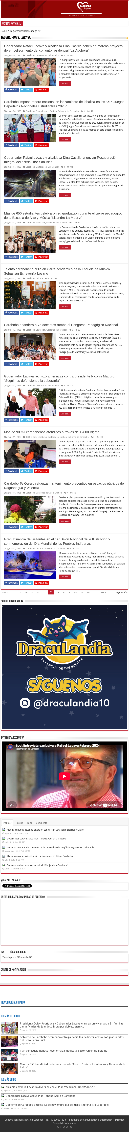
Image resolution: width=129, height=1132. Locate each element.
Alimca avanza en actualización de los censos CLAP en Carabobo (40, 856)
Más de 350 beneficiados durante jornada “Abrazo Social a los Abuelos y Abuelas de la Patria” (72, 1066)
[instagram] (70, 1127)
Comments (41, 823)
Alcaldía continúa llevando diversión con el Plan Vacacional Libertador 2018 (45, 829)
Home (4, 31)
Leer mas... (65, 83)
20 (26, 592)
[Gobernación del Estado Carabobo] (64, 9)
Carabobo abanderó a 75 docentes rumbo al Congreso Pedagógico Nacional (61, 325)
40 (75, 592)
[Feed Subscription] (127, 38)
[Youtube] (67, 1127)
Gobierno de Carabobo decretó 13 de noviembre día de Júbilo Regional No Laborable (50, 847)
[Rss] (58, 1127)
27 (44, 592)
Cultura (39, 278)
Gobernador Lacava (33, 23)
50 (82, 592)
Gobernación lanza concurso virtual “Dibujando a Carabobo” (37, 865)
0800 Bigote (31, 437)
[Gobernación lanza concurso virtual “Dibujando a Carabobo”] (3, 865)
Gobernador (53, 55)
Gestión (53, 111)
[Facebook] (61, 1127)
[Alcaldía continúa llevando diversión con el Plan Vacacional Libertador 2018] (3, 829)
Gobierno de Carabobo (68, 111)
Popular (7, 823)
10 (19, 592)
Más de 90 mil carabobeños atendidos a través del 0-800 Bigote (51, 432)
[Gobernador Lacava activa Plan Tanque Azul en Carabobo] (3, 838)
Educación (40, 223)
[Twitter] (63, 1127)
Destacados (41, 55)
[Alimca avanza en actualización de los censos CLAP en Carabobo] (3, 856)
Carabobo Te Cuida (45, 493)
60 (88, 592)
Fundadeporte (42, 111)
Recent (19, 823)
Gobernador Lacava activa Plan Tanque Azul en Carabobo (36, 838)
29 (57, 592)
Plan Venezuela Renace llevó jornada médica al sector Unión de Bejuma (63, 1050)
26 (37, 592)
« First (5, 592)
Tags (29, 823)
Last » (103, 592)
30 (64, 592)
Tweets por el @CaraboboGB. (17, 957)
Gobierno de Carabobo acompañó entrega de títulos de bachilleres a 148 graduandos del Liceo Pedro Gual (72, 1039)
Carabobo (30, 55)
